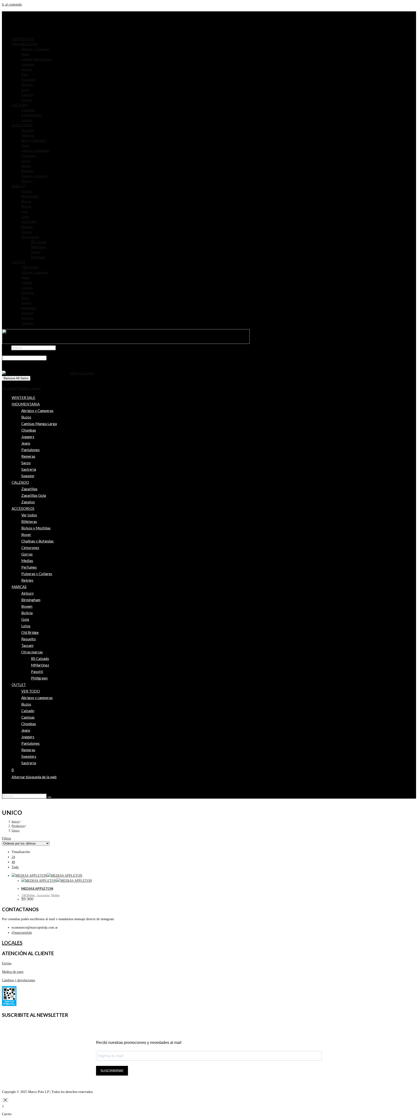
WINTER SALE (23, 39)
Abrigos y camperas (34, 272)
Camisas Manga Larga (36, 59)
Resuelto (27, 227)
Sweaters (27, 318)
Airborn (26, 191)
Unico (16, 830)
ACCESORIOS (22, 125)
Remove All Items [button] (16, 378)
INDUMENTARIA (25, 44)
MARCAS (19, 186)
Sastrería (27, 95)
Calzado (26, 282)
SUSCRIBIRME (112, 1071)
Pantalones (28, 79)
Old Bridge (29, 222)
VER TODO (29, 267)
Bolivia (26, 206)
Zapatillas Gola (31, 115)
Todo (15, 867)
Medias (26, 166)
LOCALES (12, 943)
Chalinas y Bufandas (35, 150)
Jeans (24, 74)
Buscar (6, 348)
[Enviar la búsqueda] (49, 797)
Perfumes (27, 171)
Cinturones (28, 156)
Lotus (25, 216)
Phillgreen (38, 257)
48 (13, 862)
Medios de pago (12, 972)
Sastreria (27, 323)
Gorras (25, 161)
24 (13, 857)
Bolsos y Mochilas (33, 140)
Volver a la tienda (82, 373)
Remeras (27, 85)
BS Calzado (39, 242)
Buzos (25, 54)
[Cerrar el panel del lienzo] (5, 1100)
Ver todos (27, 130)
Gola (24, 211)
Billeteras (27, 135)
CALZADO (20, 105)
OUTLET (18, 262)
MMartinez (38, 247)
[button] (214, 44)
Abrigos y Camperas (35, 49)
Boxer (25, 145)
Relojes (26, 181)
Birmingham (29, 196)
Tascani (26, 232)
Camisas (26, 287)
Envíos (6, 963)
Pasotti (35, 252)
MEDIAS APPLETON (37, 888)
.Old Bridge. (28, 895)
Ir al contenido (12, 4)
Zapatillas (28, 110)
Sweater (26, 100)
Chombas (27, 64)
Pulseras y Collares (34, 176)
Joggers (26, 69)
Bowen (26, 201)
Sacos (25, 90)
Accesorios (43, 895)
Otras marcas (30, 237)
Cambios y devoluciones (18, 980)
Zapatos (26, 120)
